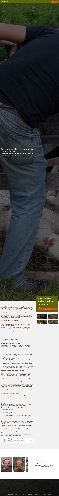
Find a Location (47, 309)
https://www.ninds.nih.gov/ (8, 439)
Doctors (48, 1)
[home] (5, 1)
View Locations (29, 489)
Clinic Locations (54, 1)
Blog (44, 1)
